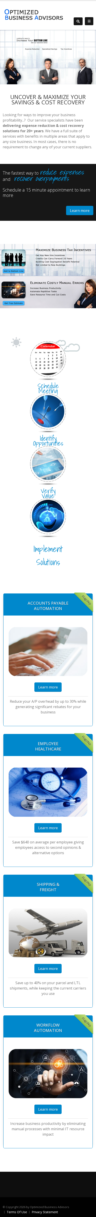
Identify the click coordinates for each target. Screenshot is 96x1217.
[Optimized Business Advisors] (34, 15)
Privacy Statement (45, 1212)
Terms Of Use (17, 1212)
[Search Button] (78, 21)
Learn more (80, 210)
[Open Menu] (89, 21)
